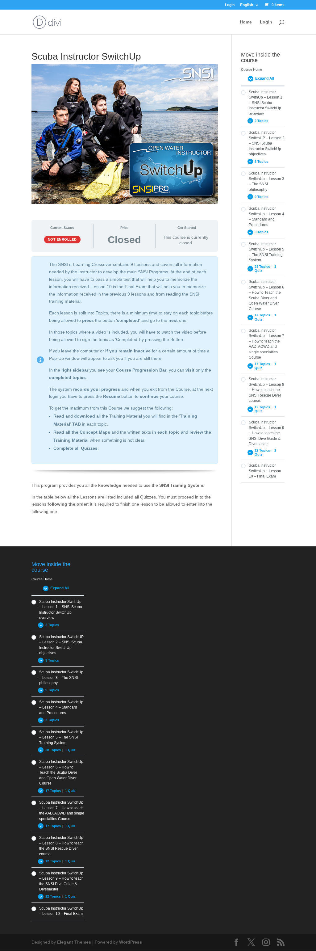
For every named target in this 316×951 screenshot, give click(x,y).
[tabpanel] (124, 391)
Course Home (251, 69)
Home (246, 22)
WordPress (130, 942)
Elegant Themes (74, 942)
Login (230, 5)
